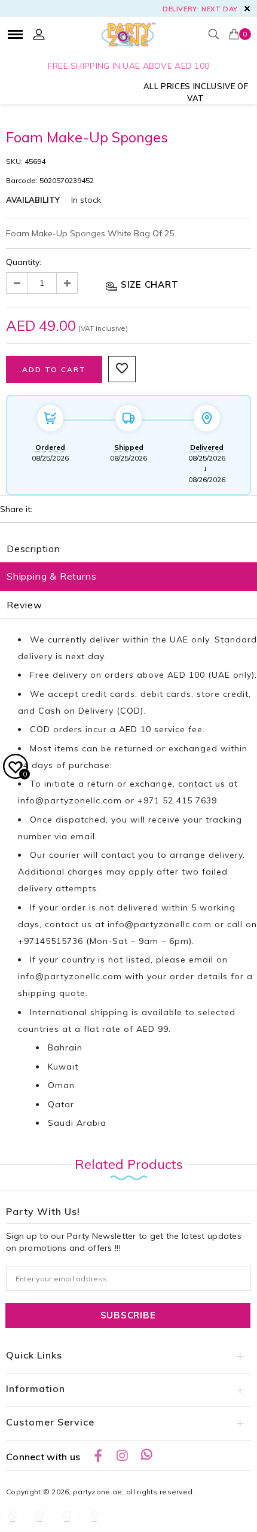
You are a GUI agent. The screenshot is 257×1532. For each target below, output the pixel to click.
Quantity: (23, 262)
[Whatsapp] (146, 1455)
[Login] (39, 34)
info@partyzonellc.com (70, 800)
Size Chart (148, 284)
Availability (33, 200)
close (247, 8)
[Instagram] (122, 1455)
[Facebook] (98, 1455)
